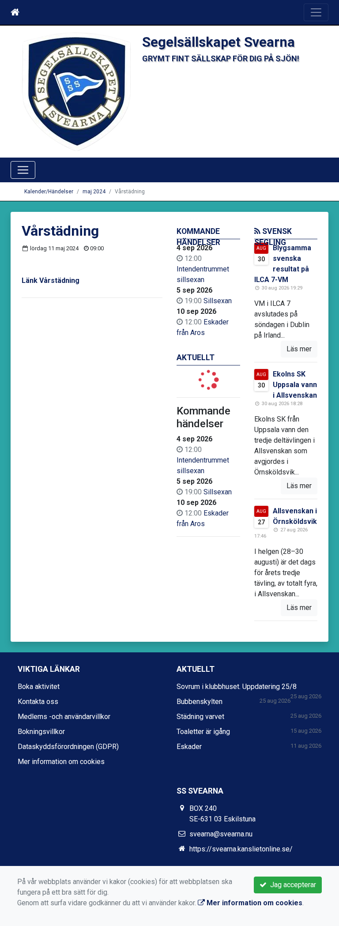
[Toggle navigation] (316, 12)
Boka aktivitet (39, 686)
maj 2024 (94, 191)
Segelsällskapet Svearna (218, 42)
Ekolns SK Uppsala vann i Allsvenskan (295, 384)
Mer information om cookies (61, 761)
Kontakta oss (38, 701)
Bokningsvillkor (41, 731)
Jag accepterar (291, 885)
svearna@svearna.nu (220, 834)
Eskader (189, 746)
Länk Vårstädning (50, 280)
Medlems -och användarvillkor (64, 716)
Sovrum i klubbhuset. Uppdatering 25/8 (237, 686)
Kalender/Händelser (48, 191)
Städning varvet (200, 716)
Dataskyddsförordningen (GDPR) (68, 746)
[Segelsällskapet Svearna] (76, 91)
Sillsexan (217, 301)
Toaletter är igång (203, 731)
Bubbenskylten (199, 701)
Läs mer (299, 349)
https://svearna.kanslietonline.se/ (241, 849)
